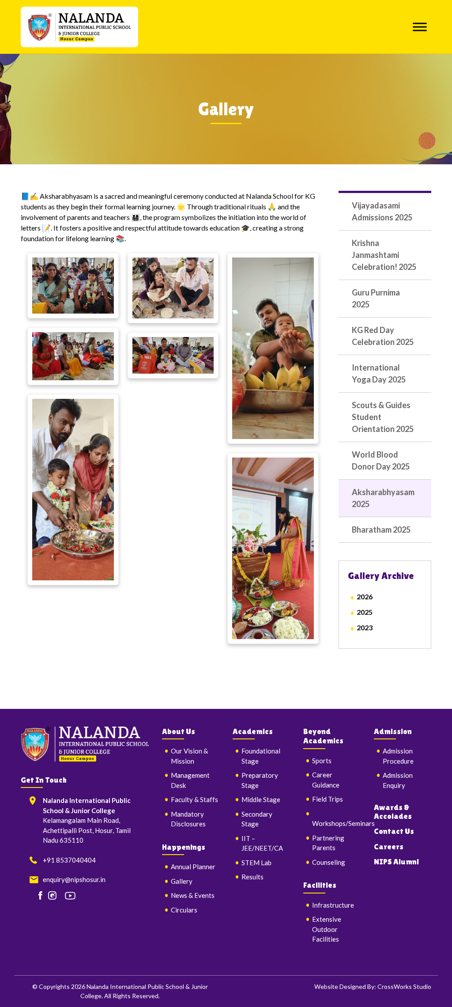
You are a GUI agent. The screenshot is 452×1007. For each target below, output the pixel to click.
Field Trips (327, 799)
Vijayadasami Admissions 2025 (382, 211)
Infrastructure (333, 905)
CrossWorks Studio (404, 986)
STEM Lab (256, 863)
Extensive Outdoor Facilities (326, 929)
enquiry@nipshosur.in (74, 879)
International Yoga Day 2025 (379, 373)
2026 (365, 596)
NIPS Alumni (396, 861)
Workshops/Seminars (343, 823)
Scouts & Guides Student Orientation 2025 (383, 417)
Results (252, 877)
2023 (365, 627)
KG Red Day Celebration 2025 (383, 336)
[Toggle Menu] (420, 27)
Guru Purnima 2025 (376, 298)
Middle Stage (260, 799)
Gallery (181, 881)
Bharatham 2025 (381, 529)
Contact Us (394, 831)
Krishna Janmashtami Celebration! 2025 (384, 255)
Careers (388, 846)
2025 (365, 612)
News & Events (193, 895)
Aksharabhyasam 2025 (383, 498)
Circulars (184, 910)
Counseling (328, 862)
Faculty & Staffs (194, 799)
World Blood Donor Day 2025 (381, 460)
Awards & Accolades (393, 812)
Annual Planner (193, 867)
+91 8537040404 (69, 860)
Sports (321, 761)
